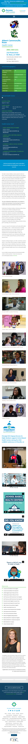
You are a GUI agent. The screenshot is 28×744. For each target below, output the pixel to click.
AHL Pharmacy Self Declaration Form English (13, 597)
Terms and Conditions (8, 726)
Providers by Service (12, 721)
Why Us (21, 723)
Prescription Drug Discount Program (16, 718)
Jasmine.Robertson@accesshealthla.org (11, 139)
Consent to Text (21, 726)
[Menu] (14, 16)
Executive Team (16, 723)
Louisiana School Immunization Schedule (12, 609)
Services (13, 713)
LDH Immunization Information (10, 611)
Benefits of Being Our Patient (11, 724)
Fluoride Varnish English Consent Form (11, 601)
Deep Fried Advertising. (17, 732)
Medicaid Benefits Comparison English (12, 617)
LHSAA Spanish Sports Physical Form (11, 594)
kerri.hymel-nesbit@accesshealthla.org (11, 154)
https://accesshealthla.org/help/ (19, 2)
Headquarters (15, 715)
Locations (9, 713)
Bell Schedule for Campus (9, 621)
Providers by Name (20, 721)
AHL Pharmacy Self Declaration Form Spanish (13, 599)
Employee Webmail (21, 716)
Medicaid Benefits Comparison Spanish (12, 619)
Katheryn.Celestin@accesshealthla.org (11, 131)
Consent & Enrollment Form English (11, 588)
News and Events (9, 715)
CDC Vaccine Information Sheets (10, 613)
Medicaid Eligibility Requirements (10, 615)
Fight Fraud (14, 735)
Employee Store (14, 716)
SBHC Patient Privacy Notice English (11, 605)
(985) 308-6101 (12, 50)
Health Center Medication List (10, 607)
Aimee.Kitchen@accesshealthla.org (10, 147)
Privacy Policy (15, 726)
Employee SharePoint (7, 716)
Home (6, 713)
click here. (15, 255)
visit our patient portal (14, 687)
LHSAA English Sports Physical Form (11, 592)
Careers (20, 715)
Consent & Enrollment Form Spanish (11, 590)
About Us (21, 713)
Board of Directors (9, 723)
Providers (17, 713)
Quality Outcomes (5, 718)
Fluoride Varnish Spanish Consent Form (12, 603)
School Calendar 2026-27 (9, 624)
